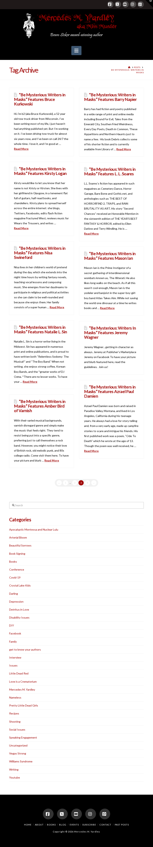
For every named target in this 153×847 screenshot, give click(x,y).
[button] (76, 50)
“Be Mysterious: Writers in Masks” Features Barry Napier (110, 97)
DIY (11, 625)
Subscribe (89, 824)
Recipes (14, 713)
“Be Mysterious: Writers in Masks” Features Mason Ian (109, 256)
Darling (13, 593)
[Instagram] (133, 4)
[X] (118, 4)
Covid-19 (15, 577)
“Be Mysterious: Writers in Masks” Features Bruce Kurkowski (39, 99)
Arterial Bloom (18, 537)
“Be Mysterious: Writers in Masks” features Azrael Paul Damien (109, 391)
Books (13, 561)
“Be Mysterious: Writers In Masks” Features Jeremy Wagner (110, 332)
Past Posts (122, 824)
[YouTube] (125, 4)
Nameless (15, 697)
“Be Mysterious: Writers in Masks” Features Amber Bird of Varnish (39, 406)
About (39, 824)
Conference (16, 569)
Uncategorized (18, 745)
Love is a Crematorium (23, 681)
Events (74, 824)
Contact (105, 824)
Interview (15, 657)
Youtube (14, 777)
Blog (62, 824)
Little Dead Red (18, 673)
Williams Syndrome (20, 761)
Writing (14, 769)
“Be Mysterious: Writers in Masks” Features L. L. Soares (109, 171)
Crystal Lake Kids (20, 585)
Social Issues (17, 729)
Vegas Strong (17, 753)
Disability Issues (19, 617)
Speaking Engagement (23, 737)
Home (27, 824)
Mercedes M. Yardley (22, 689)
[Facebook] (110, 4)
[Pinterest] (140, 4)
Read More (21, 148)
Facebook (15, 633)
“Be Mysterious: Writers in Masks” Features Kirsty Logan (40, 171)
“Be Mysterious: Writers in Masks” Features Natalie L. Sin (40, 329)
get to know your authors (25, 649)
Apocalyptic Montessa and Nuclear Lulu (33, 529)
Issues (13, 665)
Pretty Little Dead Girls (23, 705)
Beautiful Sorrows (20, 545)
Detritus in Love (19, 609)
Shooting (15, 721)
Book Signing (17, 553)
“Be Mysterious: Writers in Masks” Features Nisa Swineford (39, 253)
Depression (16, 601)
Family (13, 641)
